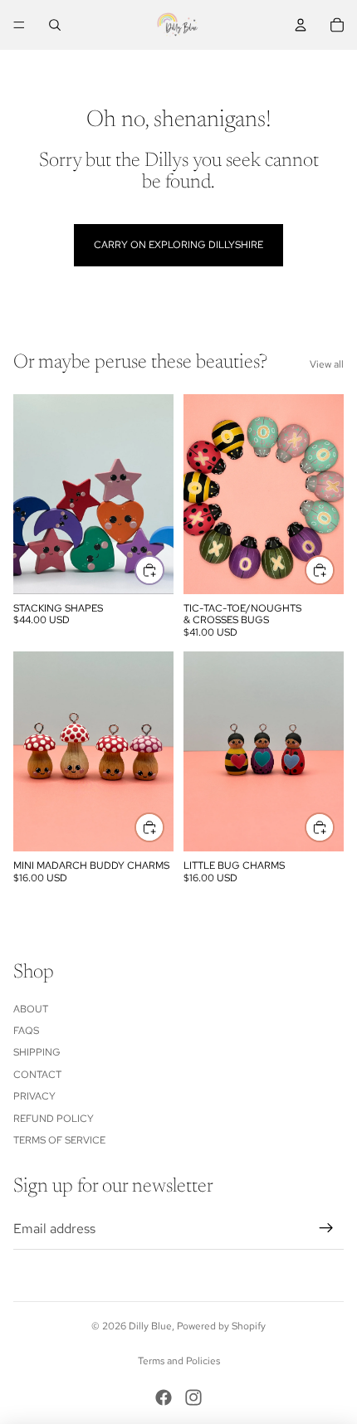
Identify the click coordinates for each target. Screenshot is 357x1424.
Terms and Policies (179, 1361)
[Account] (300, 25)
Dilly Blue (150, 1326)
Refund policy (53, 1118)
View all (327, 364)
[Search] (55, 25)
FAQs (26, 1030)
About (30, 1009)
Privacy (34, 1096)
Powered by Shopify (221, 1326)
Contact (37, 1074)
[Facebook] (164, 1397)
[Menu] (19, 25)
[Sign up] (326, 1228)
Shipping (37, 1052)
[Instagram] (193, 1397)
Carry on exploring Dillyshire (178, 244)
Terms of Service (59, 1140)
